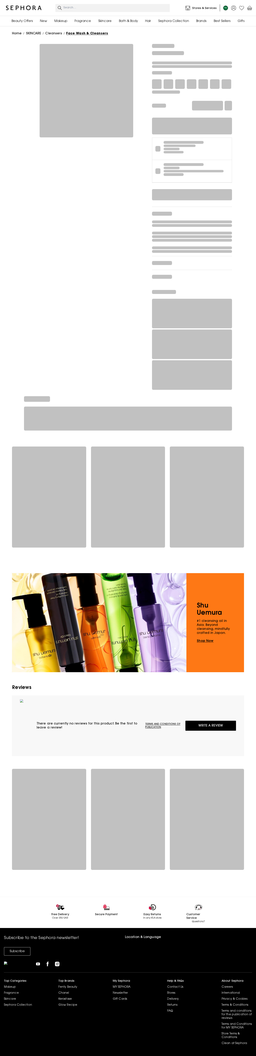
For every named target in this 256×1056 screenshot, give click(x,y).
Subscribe (17, 951)
